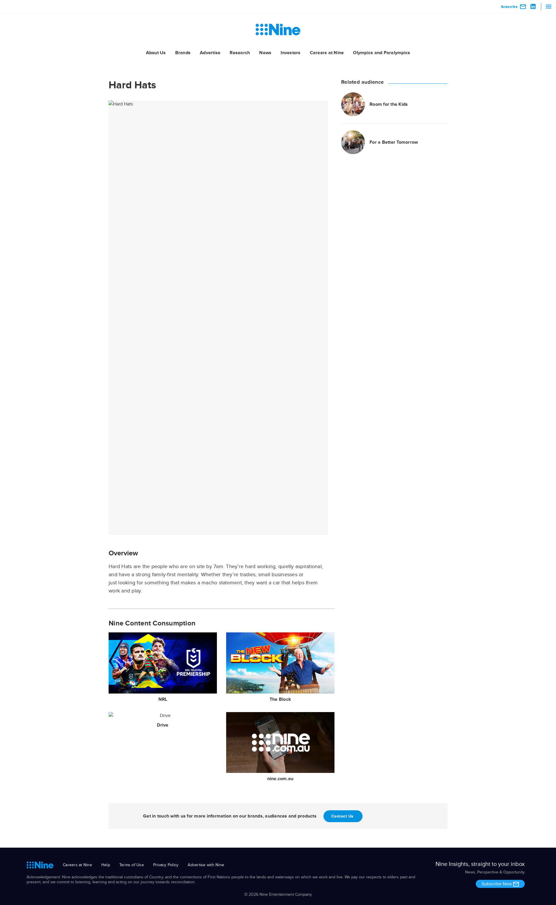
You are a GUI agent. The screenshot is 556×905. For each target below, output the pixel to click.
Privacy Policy (166, 865)
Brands (183, 52)
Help (105, 865)
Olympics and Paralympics (381, 52)
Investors (290, 52)
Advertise (210, 52)
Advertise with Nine (206, 865)
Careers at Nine (327, 52)
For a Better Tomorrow (394, 142)
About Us (156, 52)
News (265, 52)
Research (240, 52)
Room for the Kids (389, 104)
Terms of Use (131, 865)
